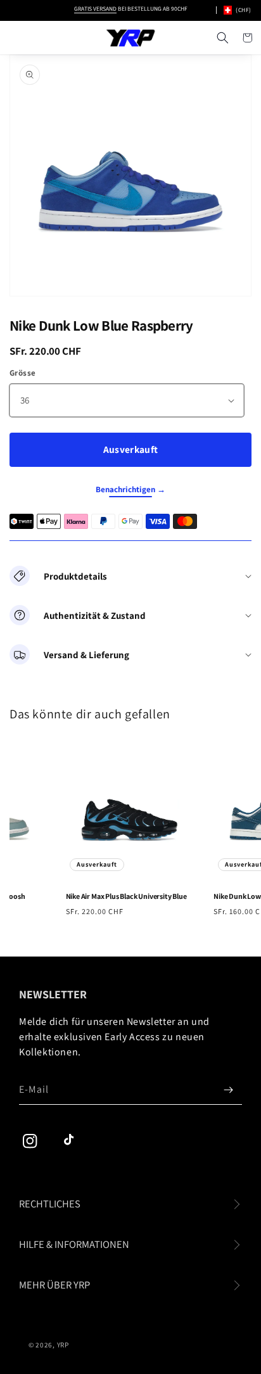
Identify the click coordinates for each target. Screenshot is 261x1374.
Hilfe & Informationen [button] (74, 1244)
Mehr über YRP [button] (54, 1285)
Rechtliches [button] (49, 1204)
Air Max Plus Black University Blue (123, 896)
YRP (63, 1344)
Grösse (22, 372)
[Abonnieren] (228, 1090)
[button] (222, 38)
